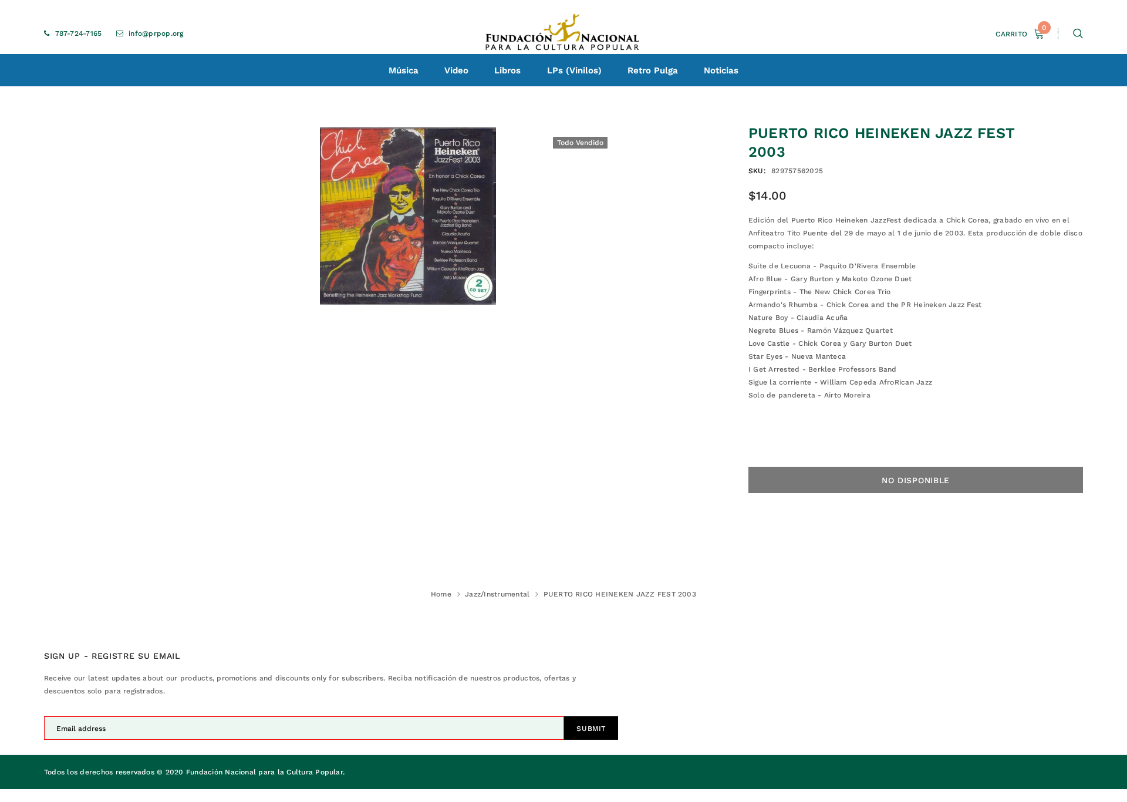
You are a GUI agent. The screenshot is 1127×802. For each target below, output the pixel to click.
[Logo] (563, 33)
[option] (408, 216)
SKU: (757, 171)
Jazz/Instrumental (497, 594)
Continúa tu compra (1001, 166)
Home (441, 594)
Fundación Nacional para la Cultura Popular (264, 772)
